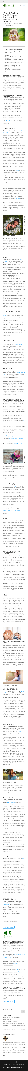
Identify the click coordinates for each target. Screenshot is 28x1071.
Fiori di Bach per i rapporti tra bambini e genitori (13, 70)
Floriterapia (5, 25)
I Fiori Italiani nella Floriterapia (10, 1021)
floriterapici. (9, 120)
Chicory (20, 556)
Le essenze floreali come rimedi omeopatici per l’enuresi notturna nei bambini (14, 63)
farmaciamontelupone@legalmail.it (11, 1067)
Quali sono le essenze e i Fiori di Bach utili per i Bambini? (14, 54)
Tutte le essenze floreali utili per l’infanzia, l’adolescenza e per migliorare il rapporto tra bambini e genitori (14, 51)
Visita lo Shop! (8, 927)
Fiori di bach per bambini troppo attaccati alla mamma (14, 67)
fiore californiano (11, 802)
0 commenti (11, 25)
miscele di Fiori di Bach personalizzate (11, 510)
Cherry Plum (6, 435)
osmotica (18, 198)
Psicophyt (15, 486)
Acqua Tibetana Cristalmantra (16, 438)
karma (17, 170)
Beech (4, 520)
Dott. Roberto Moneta (9, 23)
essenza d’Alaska (18, 344)
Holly (12, 597)
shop (18, 969)
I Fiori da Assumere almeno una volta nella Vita (13, 1023)
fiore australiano (12, 436)
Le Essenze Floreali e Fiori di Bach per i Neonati (13, 57)
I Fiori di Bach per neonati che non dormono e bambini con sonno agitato (14, 60)
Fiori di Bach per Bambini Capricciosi (12, 65)
